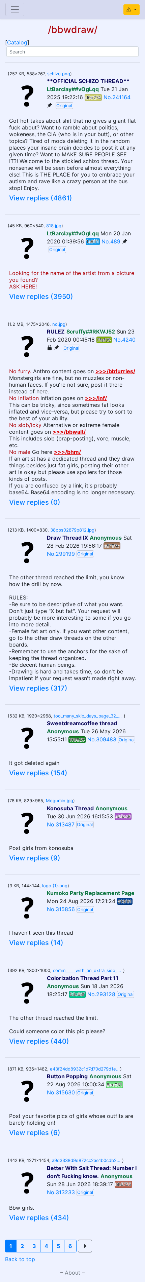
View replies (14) (36, 943)
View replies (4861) (40, 198)
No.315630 (61, 1092)
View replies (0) (34, 502)
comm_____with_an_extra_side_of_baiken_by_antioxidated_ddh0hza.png (88, 970)
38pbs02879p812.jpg (72, 530)
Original (64, 105)
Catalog (17, 42)
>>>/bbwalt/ (69, 431)
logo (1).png (54, 885)
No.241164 (117, 97)
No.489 (111, 241)
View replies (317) (38, 688)
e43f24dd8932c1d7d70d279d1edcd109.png (85, 1069)
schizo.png (58, 73)
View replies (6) (34, 1133)
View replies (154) (38, 773)
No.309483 (101, 739)
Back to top (20, 1259)
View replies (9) (34, 858)
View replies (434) (39, 1218)
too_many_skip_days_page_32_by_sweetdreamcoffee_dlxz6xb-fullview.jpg (89, 715)
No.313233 (61, 1192)
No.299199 (61, 553)
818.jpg (53, 225)
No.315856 (61, 909)
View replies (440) (39, 1041)
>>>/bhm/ (67, 452)
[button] (11, 1246)
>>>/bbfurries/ (115, 371)
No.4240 (124, 339)
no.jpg (58, 324)
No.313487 (61, 824)
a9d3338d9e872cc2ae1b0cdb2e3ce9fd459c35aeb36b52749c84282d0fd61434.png (87, 1160)
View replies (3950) (41, 297)
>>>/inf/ (96, 398)
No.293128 (101, 994)
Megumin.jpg (59, 800)
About (72, 1272)
